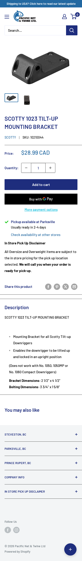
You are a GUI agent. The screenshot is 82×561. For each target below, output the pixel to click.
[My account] (64, 16)
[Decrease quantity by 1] (26, 168)
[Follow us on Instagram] (16, 530)
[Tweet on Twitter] (65, 286)
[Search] (71, 30)
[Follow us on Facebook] (8, 530)
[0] (74, 16)
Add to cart (41, 184)
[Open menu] (7, 17)
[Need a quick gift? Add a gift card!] (70, 549)
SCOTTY (10, 137)
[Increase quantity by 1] (50, 168)
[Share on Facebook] (48, 286)
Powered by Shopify (17, 551)
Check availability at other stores (35, 235)
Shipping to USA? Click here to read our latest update (41, 3)
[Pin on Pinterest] (57, 286)
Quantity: (11, 168)
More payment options (41, 209)
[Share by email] (74, 286)
